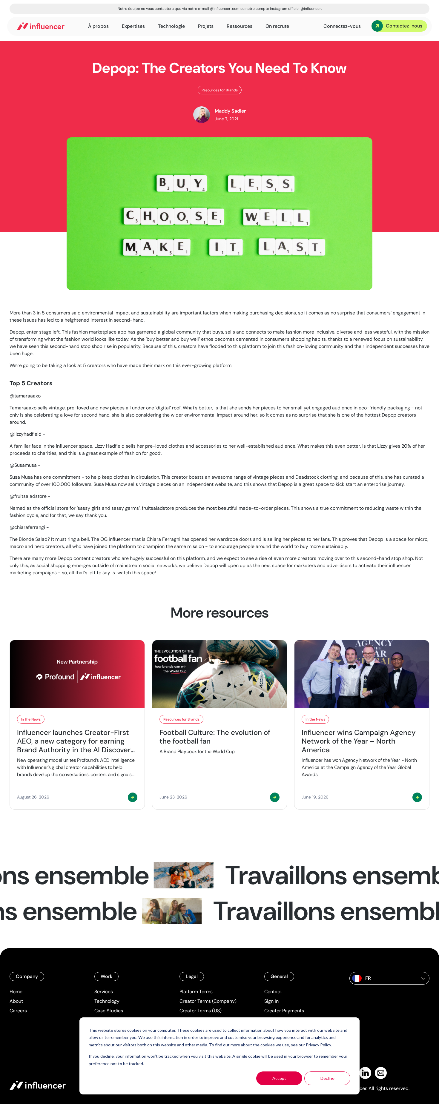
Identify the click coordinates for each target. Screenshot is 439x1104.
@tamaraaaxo (25, 396)
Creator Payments (284, 1011)
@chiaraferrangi (27, 527)
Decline (327, 1078)
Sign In (271, 1001)
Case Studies (108, 1011)
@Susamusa (23, 465)
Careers (18, 1011)
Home (16, 991)
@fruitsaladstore (28, 496)
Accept (279, 1078)
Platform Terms (196, 991)
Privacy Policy (318, 1044)
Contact (273, 991)
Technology (106, 1001)
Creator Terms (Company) (208, 1001)
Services (103, 991)
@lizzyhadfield (26, 434)
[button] (389, 978)
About (16, 1001)
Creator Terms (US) (200, 1011)
